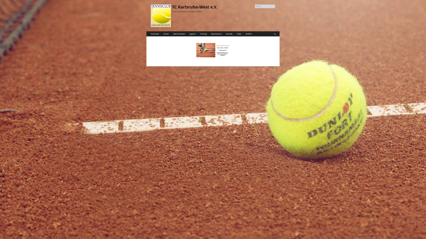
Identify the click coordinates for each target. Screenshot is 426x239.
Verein (166, 34)
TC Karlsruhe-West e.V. (194, 7)
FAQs (239, 34)
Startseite (155, 34)
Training (203, 34)
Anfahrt (249, 34)
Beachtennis (216, 34)
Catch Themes (244, 69)
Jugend (192, 34)
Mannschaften (179, 34)
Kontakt (229, 34)
